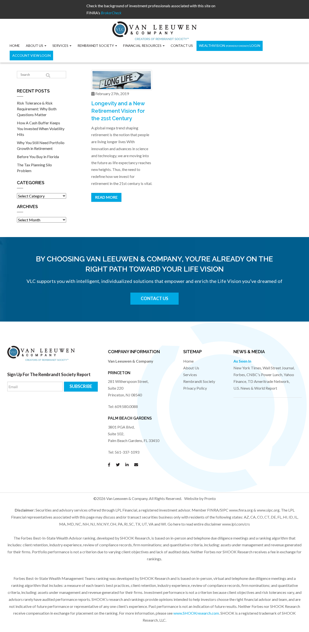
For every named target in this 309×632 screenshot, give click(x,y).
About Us (191, 367)
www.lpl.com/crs (236, 524)
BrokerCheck (111, 12)
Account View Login (31, 55)
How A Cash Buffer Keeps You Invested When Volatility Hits (40, 128)
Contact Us (182, 45)
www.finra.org (241, 510)
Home (15, 45)
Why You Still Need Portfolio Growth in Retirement (40, 145)
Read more (106, 197)
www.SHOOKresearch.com (196, 613)
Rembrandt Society (199, 381)
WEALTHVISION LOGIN (229, 45)
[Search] (48, 75)
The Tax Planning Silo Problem (34, 167)
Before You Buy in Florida (38, 156)
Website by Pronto (200, 498)
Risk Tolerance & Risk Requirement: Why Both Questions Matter (36, 109)
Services (60, 45)
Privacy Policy (195, 388)
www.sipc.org (268, 510)
